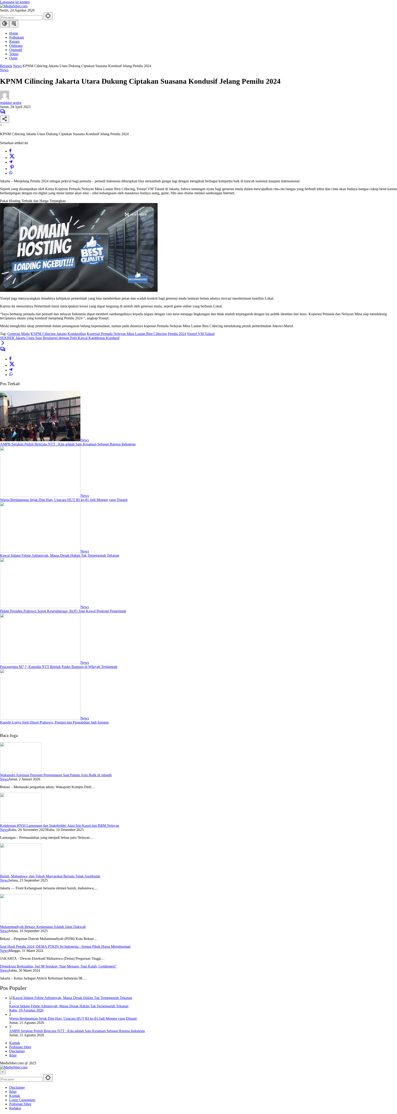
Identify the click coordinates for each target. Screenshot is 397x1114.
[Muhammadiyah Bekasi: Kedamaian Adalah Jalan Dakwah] (20, 923)
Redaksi (15, 1108)
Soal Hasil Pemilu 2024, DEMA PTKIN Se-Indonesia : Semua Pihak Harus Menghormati (65, 946)
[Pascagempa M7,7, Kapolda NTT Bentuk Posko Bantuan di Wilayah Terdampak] (40, 662)
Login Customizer (22, 1100)
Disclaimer (17, 1051)
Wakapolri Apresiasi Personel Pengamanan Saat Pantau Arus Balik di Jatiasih (56, 775)
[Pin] (12, 169)
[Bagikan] (4, 119)
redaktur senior (11, 103)
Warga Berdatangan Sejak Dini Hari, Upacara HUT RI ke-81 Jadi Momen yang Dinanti (64, 500)
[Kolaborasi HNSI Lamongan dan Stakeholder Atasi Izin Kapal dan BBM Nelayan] (20, 821)
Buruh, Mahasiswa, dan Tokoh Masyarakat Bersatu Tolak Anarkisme (50, 876)
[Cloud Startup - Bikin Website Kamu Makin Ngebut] (79, 290)
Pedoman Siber (20, 1047)
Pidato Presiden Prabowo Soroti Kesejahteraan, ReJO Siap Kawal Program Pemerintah (63, 611)
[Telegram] (10, 162)
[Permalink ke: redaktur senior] (4, 98)
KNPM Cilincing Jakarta (49, 334)
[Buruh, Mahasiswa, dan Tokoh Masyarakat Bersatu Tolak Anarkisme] (20, 872)
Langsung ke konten (15, 2)
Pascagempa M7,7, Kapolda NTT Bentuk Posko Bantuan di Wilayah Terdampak (58, 667)
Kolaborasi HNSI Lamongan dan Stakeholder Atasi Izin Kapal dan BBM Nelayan (59, 826)
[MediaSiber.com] (13, 6)
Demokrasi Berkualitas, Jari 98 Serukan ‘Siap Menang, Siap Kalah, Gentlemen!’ (58, 966)
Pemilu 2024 (177, 334)
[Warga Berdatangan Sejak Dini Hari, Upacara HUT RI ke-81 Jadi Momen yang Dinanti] (40, 496)
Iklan (13, 1055)
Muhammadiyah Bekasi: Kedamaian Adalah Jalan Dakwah (43, 927)
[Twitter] (12, 158)
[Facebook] (10, 151)
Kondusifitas (77, 334)
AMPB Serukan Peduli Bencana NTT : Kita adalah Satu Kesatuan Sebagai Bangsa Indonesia (68, 444)
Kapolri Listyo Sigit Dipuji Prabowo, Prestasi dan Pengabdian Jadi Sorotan (54, 722)
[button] (48, 16)
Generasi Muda (18, 334)
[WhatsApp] (10, 173)
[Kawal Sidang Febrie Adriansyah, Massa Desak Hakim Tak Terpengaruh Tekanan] (40, 551)
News (4, 70)
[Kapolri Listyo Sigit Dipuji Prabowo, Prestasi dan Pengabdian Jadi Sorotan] (40, 718)
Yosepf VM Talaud (201, 334)
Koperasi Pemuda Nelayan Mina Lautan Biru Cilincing (127, 334)
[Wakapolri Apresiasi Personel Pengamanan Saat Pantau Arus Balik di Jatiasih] (20, 771)
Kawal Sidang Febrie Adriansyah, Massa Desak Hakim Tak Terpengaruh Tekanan (59, 555)
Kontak (14, 1043)
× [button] (3, 1072)
